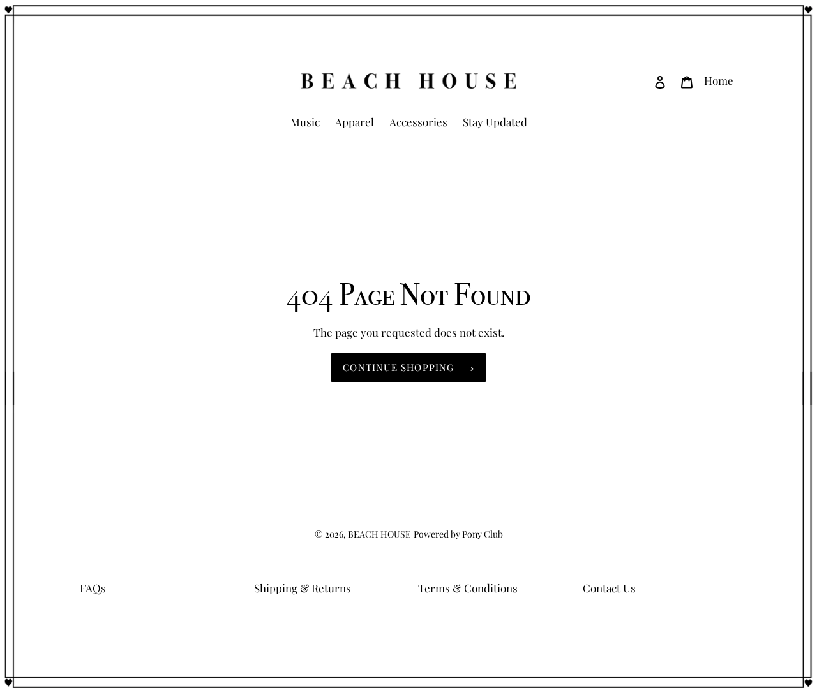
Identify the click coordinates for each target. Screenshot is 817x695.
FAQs (93, 588)
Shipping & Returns (302, 588)
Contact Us (609, 588)
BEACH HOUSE (379, 534)
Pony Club (482, 534)
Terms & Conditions (468, 588)
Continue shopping (398, 367)
